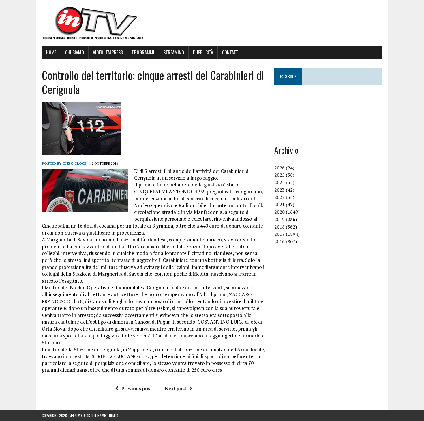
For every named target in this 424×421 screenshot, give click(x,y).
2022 (279, 197)
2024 (279, 182)
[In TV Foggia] (212, 23)
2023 (279, 190)
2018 (279, 227)
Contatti (230, 52)
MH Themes (110, 415)
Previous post (136, 388)
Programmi (143, 52)
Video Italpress (108, 52)
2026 (279, 168)
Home (51, 52)
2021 (279, 204)
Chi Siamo (74, 52)
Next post (175, 388)
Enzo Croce (74, 163)
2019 (279, 219)
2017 (279, 234)
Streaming (173, 52)
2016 (279, 241)
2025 (279, 175)
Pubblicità (203, 52)
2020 (279, 212)
